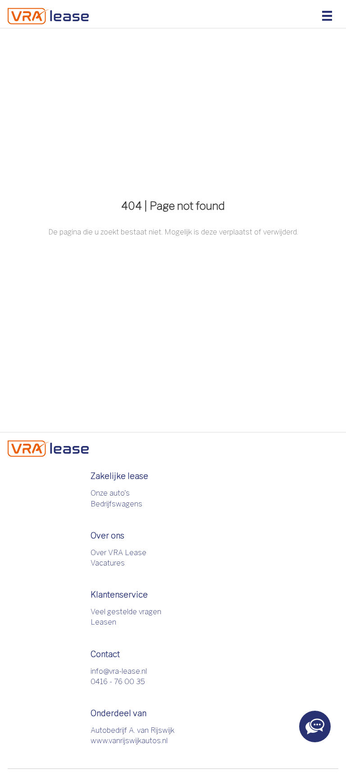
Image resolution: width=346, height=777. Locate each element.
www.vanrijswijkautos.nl (129, 740)
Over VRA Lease (118, 552)
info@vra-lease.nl (119, 671)
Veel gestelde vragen (126, 611)
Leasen (103, 622)
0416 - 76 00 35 (118, 681)
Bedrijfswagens (116, 504)
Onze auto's (110, 493)
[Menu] (327, 15)
